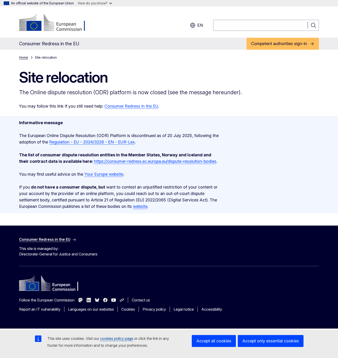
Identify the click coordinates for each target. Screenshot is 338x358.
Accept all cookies (213, 340)
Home (23, 57)
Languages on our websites (91, 309)
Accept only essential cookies (270, 340)
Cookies (128, 309)
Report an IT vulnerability (39, 309)
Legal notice (184, 309)
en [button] (200, 25)
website (140, 206)
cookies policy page (116, 338)
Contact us (141, 300)
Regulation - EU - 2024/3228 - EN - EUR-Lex (92, 142)
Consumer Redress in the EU (131, 106)
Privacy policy (154, 309)
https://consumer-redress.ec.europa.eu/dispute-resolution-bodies (155, 161)
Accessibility (211, 309)
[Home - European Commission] (56, 23)
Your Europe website (103, 174)
